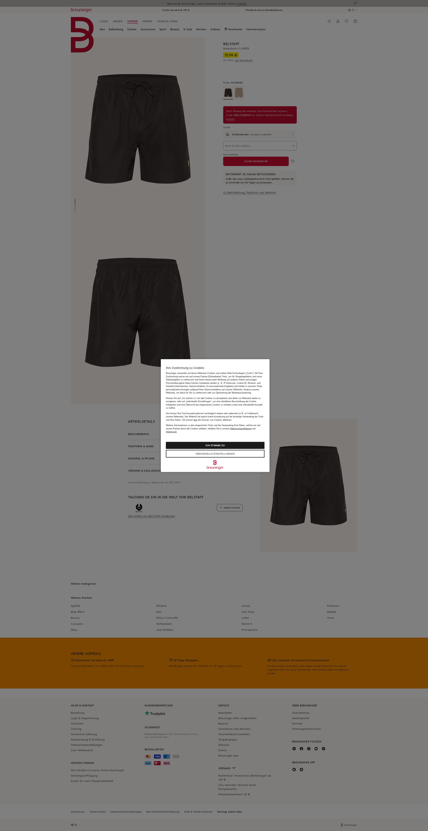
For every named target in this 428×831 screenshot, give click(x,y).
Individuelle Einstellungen (215, 453)
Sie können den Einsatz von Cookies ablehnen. (207, 420)
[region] (215, 415)
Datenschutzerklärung (240, 428)
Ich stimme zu (215, 445)
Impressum (171, 432)
